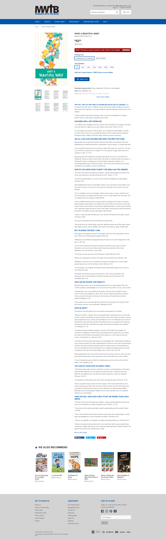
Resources (74, 22)
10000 (112, 67)
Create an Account (125, 7)
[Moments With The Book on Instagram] (106, 512)
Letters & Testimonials (42, 507)
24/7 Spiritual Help (73, 505)
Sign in (115, 7)
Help (105, 22)
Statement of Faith (40, 513)
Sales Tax (71, 518)
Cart (127, 12)
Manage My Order (73, 507)
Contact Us (71, 510)
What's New (39, 510)
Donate (37, 521)
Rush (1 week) (101, 58)
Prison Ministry (39, 518)
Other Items (60, 22)
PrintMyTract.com (91, 22)
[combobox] (104, 12)
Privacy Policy (39, 515)
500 (89, 67)
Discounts (71, 513)
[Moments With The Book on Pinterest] (110, 512)
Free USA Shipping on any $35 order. (112, 6)
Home (37, 22)
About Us (38, 505)
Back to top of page (81, 432)
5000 (105, 67)
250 (83, 67)
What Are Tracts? (73, 523)
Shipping (70, 521)
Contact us (119, 107)
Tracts (47, 22)
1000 (94, 67)
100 (77, 67)
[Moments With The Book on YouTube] (115, 512)
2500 (100, 67)
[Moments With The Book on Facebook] (102, 512)
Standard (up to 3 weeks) (84, 58)
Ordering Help (72, 515)
